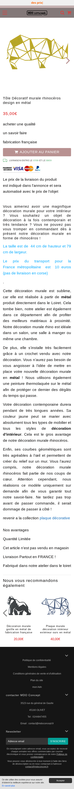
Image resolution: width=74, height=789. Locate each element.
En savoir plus (8, 785)
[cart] (69, 12)
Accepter (60, 780)
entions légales (38, 667)
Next (67, 60)
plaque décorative (55, 518)
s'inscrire (58, 741)
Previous (6, 60)
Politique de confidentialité (37, 660)
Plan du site (37, 680)
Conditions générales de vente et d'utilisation (37, 673)
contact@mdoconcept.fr (41, 723)
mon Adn (37, 687)
